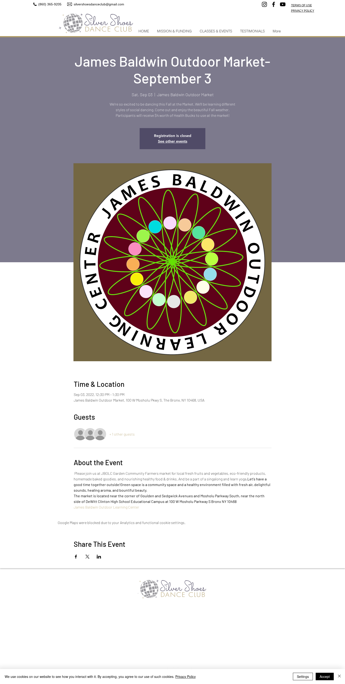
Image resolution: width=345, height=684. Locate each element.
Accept (325, 676)
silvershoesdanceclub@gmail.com (99, 4)
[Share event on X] (87, 557)
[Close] (339, 676)
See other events (172, 141)
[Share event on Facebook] (76, 557)
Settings (303, 676)
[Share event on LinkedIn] (99, 557)
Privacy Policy (185, 676)
